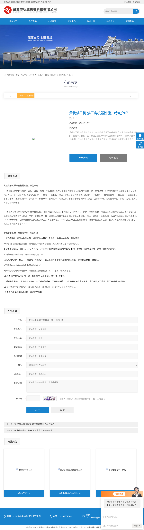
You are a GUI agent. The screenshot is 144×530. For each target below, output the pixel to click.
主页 (17, 75)
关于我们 (33, 21)
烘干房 (40, 75)
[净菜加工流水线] (24, 470)
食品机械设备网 (93, 527)
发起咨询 (137, 526)
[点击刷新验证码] (50, 398)
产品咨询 (83, 158)
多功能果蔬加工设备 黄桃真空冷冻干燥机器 (33, 430)
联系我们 (136, 2)
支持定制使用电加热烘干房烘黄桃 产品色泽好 (34, 424)
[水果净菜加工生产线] (116, 470)
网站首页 (13, 21)
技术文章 (91, 21)
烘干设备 (32, 75)
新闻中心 (72, 21)
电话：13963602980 (62, 516)
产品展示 (52, 21)
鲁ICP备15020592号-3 (69, 527)
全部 (21, 96)
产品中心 (24, 75)
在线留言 (127, 2)
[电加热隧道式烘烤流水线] (70, 470)
